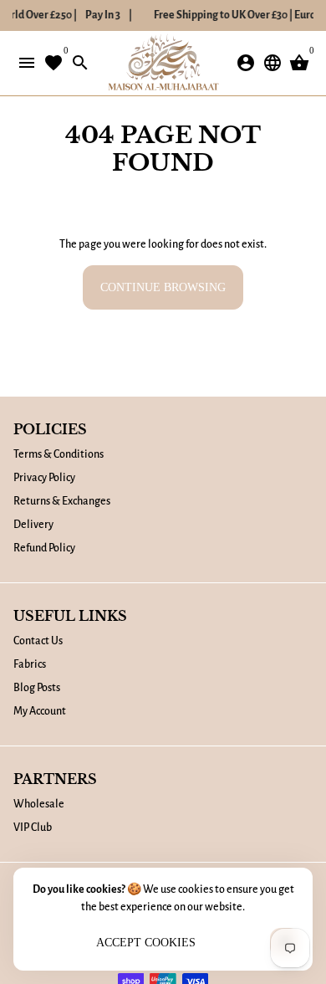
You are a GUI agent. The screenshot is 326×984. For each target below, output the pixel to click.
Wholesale (38, 804)
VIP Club (32, 827)
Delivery (33, 524)
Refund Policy (44, 548)
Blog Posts (36, 688)
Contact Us (38, 641)
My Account (39, 711)
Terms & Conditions (58, 454)
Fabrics (29, 664)
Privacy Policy (44, 478)
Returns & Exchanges (61, 501)
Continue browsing (163, 287)
